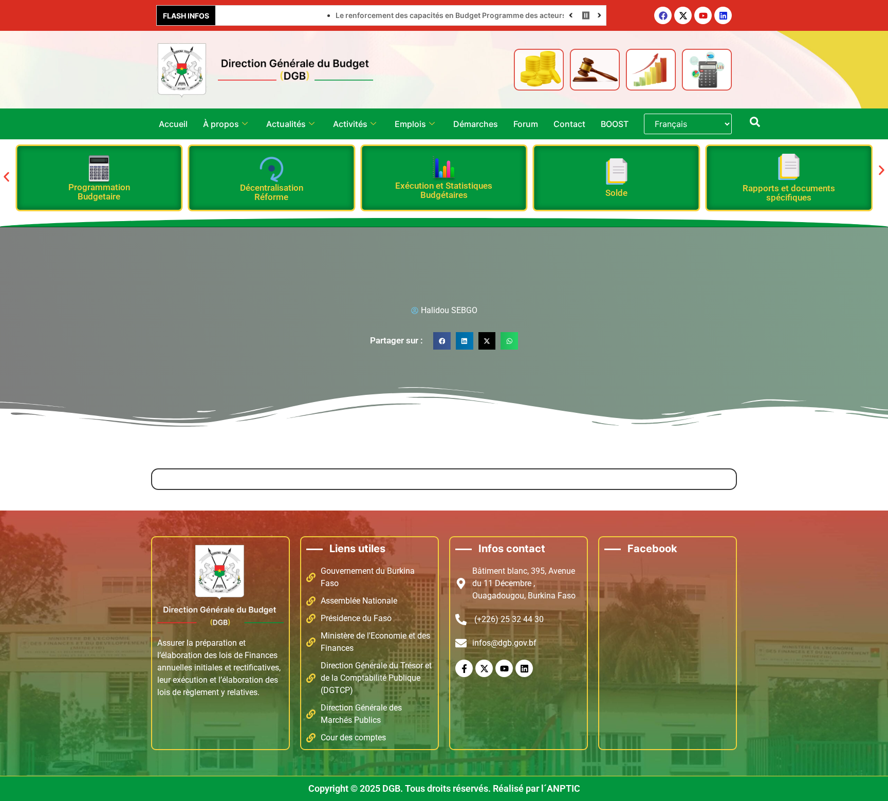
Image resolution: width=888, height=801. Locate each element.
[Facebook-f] (464, 668)
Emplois (410, 124)
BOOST (614, 124)
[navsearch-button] (755, 124)
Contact (569, 124)
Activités (350, 124)
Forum (525, 124)
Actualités (286, 124)
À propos (221, 124)
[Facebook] (663, 15)
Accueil (173, 124)
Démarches (475, 124)
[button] (6, 177)
